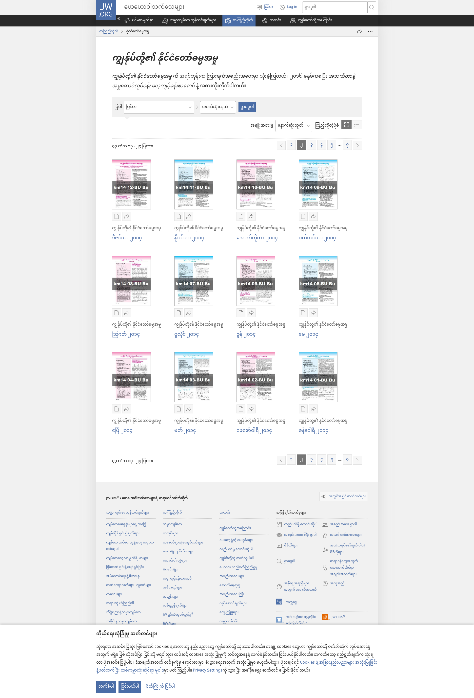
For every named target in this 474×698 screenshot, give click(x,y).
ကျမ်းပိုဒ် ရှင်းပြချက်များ (123, 533)
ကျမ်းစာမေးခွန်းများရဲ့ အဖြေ (126, 524)
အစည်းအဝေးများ (231, 576)
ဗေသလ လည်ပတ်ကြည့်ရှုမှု (238, 567)
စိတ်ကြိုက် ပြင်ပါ (160, 686)
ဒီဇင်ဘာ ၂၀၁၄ (127, 238)
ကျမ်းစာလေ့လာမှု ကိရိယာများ (127, 558)
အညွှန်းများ (170, 596)
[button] (189, 20)
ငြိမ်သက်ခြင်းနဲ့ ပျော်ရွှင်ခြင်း (125, 567)
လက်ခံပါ (106, 686)
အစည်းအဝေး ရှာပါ (339, 524)
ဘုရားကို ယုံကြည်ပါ (120, 603)
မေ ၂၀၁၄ (308, 334)
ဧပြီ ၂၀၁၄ (122, 431)
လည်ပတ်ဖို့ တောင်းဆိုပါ (236, 549)
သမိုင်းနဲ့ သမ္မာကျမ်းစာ (121, 621)
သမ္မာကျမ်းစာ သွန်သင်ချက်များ (127, 512)
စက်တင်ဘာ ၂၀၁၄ (317, 238)
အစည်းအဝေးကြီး (231, 594)
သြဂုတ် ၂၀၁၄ (126, 334)
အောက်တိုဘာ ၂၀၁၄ (257, 238)
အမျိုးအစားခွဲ (262, 126)
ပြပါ (118, 107)
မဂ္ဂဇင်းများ (170, 569)
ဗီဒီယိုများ (170, 624)
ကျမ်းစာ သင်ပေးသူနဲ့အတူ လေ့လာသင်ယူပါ (130, 546)
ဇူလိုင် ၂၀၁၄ (186, 334)
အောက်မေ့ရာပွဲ (229, 585)
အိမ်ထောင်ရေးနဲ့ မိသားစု (123, 576)
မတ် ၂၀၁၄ (185, 431)
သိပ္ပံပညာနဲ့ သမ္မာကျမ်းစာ (123, 612)
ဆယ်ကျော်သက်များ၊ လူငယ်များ (128, 585)
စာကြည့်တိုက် (108, 31)
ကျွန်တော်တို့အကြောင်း (235, 528)
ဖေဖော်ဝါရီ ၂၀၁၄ (254, 431)
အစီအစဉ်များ (172, 587)
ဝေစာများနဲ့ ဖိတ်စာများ (178, 551)
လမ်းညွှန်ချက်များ (175, 605)
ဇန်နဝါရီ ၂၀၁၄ (313, 431)
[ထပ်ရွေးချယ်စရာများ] (370, 31)
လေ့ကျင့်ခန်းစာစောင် (177, 578)
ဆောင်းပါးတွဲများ (175, 560)
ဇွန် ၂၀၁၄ (246, 334)
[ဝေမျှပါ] (359, 31)
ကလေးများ (114, 594)
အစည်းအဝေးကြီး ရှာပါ (296, 535)
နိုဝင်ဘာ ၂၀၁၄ (189, 238)
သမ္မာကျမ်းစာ (172, 524)
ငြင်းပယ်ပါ (130, 686)
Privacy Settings (207, 670)
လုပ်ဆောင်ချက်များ (233, 603)
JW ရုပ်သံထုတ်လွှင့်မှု (178, 614)
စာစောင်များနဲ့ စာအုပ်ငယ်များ (183, 542)
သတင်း (224, 512)
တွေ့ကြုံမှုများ (229, 612)
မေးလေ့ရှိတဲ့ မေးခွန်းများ (236, 540)
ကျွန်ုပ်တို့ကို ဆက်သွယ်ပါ (236, 558)
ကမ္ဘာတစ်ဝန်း (228, 621)
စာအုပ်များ (170, 533)
